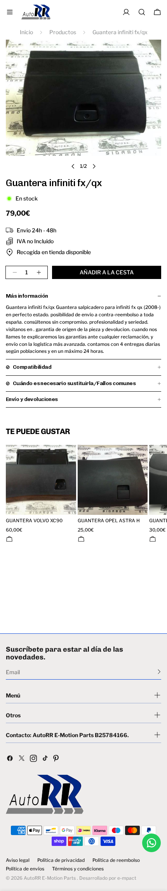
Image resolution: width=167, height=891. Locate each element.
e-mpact (126, 878)
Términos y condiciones (78, 869)
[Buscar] (142, 12)
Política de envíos (25, 869)
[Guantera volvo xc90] (41, 480)
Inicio (26, 32)
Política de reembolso (116, 860)
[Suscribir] (159, 671)
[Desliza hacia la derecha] (94, 166)
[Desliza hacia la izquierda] (73, 166)
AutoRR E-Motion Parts (50, 878)
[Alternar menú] (10, 12)
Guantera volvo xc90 (34, 520)
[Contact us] (151, 842)
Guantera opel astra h (109, 520)
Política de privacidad (61, 860)
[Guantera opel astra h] (113, 480)
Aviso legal (18, 860)
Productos (62, 32)
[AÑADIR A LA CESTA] (9, 538)
